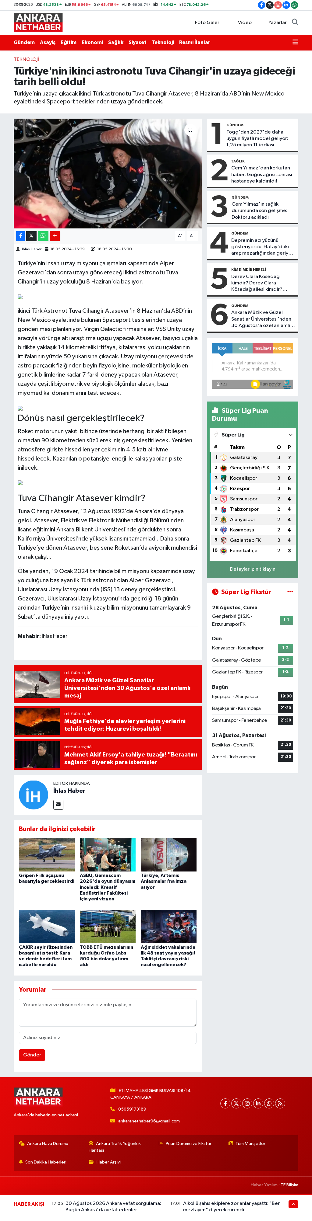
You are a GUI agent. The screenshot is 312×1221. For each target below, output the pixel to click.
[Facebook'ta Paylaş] (20, 236)
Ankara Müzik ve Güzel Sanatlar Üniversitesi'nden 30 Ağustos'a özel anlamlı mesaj (261, 319)
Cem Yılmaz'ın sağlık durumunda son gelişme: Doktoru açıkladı (259, 211)
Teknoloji (163, 42)
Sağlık (115, 42)
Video (245, 22)
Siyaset (138, 42)
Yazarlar (277, 22)
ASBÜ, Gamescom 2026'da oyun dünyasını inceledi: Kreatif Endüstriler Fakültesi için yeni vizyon (107, 887)
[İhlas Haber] (33, 794)
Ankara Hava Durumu (47, 1143)
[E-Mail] (58, 805)
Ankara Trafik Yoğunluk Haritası (115, 1147)
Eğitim (68, 42)
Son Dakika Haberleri (45, 1162)
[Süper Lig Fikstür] (290, 592)
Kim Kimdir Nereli (248, 269)
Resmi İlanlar (194, 42)
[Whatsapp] (269, 1103)
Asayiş (47, 42)
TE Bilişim (289, 1185)
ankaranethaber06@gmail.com (149, 1121)
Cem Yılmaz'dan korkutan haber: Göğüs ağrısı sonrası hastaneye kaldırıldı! (261, 174)
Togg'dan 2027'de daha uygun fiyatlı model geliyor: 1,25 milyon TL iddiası (257, 139)
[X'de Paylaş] (31, 236)
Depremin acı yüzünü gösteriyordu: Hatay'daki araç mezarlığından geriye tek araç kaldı (261, 247)
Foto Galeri (208, 22)
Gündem (24, 42)
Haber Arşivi (109, 1162)
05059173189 (132, 1109)
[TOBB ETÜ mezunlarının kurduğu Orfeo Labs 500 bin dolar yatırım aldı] (108, 926)
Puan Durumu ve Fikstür (188, 1143)
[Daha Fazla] (55, 236)
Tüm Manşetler (250, 1143)
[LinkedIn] (258, 1103)
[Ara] (295, 23)
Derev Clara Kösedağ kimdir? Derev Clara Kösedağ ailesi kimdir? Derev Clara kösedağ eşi (258, 283)
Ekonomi (92, 42)
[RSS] (280, 1103)
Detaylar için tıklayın (252, 569)
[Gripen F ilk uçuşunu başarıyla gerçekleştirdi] (47, 854)
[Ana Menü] (295, 43)
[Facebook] (225, 1103)
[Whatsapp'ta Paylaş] (43, 236)
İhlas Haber (31, 249)
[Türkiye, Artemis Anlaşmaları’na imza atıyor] (169, 854)
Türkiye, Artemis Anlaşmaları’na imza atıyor (163, 881)
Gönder (32, 1055)
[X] (236, 1103)
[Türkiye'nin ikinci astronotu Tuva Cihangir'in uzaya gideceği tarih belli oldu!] (108, 174)
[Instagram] (247, 1103)
